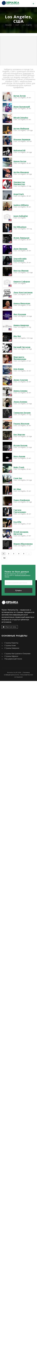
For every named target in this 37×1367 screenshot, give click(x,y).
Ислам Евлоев (20, 445)
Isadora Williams (21, 205)
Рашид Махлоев (21, 423)
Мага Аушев (19, 456)
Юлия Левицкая (21, 238)
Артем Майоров (21, 128)
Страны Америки (12, 648)
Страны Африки (11, 656)
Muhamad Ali (19, 150)
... (29, 553)
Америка (8, 25)
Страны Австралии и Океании (17, 653)
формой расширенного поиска (17, 576)
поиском (27, 73)
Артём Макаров (21, 172)
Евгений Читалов (21, 347)
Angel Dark (18, 194)
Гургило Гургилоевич (19, 511)
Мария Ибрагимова (23, 544)
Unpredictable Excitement (20, 259)
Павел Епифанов (21, 500)
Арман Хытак (19, 161)
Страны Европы (11, 643)
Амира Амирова (21, 325)
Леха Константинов (22, 292)
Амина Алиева (20, 391)
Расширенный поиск (13, 659)
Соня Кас (17, 478)
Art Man (17, 489)
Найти (19, 590)
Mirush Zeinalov (20, 117)
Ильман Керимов (21, 139)
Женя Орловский (21, 106)
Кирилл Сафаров (21, 281)
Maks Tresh (18, 467)
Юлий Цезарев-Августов (21, 533)
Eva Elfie (17, 522)
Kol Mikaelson (19, 227)
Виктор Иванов (20, 270)
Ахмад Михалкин (21, 303)
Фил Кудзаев (19, 314)
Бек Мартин (19, 434)
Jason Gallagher (20, 216)
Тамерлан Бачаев (22, 412)
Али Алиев (18, 369)
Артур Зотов (19, 96)
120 (4, 558)
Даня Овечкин (20, 248)
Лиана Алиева (20, 401)
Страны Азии (10, 645)
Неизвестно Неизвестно (19, 183)
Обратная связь (10, 627)
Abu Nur (17, 336)
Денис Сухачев (20, 380)
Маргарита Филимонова (19, 358)
